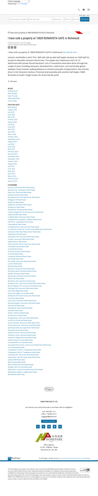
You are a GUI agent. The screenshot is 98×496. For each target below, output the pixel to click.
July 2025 (11, 124)
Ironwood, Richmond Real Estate (19, 256)
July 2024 (11, 144)
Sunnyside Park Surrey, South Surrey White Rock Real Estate (29, 345)
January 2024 (12, 154)
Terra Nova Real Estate (16, 347)
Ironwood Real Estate (15, 254)
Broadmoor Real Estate (16, 207)
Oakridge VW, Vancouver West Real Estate (23, 288)
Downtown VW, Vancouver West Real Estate (23, 237)
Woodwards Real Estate (16, 374)
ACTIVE (80, 15)
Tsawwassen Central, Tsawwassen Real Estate (24, 350)
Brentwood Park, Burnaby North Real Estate (24, 197)
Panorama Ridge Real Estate (18, 291)
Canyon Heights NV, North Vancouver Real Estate (25, 212)
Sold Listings (12, 101)
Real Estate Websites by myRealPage (79, 458)
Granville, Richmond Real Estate (19, 251)
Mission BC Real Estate (16, 278)
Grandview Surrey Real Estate (18, 246)
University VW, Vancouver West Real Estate (23, 355)
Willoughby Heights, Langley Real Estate (22, 372)
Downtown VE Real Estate (17, 234)
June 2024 (11, 147)
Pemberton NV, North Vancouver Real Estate (24, 296)
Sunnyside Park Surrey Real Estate (20, 342)
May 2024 (11, 149)
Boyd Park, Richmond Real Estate (19, 192)
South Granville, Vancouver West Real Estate (24, 323)
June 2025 (11, 127)
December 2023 (13, 156)
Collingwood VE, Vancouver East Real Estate (23, 227)
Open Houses (13, 96)
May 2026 (11, 117)
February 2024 (13, 152)
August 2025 (12, 122)
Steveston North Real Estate (18, 330)
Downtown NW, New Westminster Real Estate (24, 232)
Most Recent (12, 107)
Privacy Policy (64, 458)
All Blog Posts (13, 91)
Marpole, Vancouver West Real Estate (21, 269)
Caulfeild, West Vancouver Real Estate (21, 217)
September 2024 (14, 139)
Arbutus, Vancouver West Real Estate (21, 187)
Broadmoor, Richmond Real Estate (20, 210)
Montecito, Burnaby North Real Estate (21, 281)
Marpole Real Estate (15, 266)
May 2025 (11, 129)
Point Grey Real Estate (16, 298)
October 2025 (13, 119)
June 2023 (11, 169)
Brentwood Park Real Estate (18, 195)
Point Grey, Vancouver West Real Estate (22, 301)
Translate (23, 4)
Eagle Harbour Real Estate (17, 242)
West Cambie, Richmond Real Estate (20, 365)
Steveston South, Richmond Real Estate (22, 335)
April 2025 (11, 132)
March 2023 (12, 176)
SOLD (88, 15)
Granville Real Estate (15, 249)
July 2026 (11, 112)
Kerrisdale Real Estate (15, 259)
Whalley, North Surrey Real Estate (20, 367)
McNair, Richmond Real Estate (18, 274)
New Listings (12, 93)
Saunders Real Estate (15, 310)
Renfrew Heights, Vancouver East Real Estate (24, 303)
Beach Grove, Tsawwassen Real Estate (21, 190)
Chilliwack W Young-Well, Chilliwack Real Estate (24, 219)
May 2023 (11, 171)
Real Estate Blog (14, 98)
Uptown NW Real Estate (16, 360)
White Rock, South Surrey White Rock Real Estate (25, 369)
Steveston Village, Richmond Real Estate (22, 337)
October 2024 (13, 137)
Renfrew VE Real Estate (16, 306)
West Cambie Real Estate (17, 362)
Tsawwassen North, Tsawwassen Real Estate (24, 352)
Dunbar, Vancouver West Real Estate (21, 239)
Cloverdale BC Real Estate (17, 224)
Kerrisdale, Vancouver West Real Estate (22, 261)
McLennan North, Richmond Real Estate (22, 271)
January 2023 (12, 181)
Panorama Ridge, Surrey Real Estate (21, 293)
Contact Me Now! (49, 421)
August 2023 (12, 164)
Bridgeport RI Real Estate (17, 200)
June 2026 (11, 115)
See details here (70, 52)
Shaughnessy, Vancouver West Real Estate (23, 318)
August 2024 (12, 142)
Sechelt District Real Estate (17, 315)
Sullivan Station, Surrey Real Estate (20, 340)
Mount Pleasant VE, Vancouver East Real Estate (25, 286)
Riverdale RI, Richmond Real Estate (20, 308)
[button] (49, 421)
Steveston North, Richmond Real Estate (25, 45)
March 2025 (12, 134)
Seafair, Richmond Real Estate (18, 313)
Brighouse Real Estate (16, 202)
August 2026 (12, 110)
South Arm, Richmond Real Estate (20, 320)
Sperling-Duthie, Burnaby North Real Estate (23, 328)
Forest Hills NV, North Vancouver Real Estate (24, 244)
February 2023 (13, 179)
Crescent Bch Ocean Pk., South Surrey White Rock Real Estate (30, 229)
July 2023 (11, 166)
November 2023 (13, 159)
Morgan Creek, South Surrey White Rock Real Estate (26, 283)
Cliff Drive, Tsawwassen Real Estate (20, 222)
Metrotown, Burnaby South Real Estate (22, 276)
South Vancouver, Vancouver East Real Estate (24, 325)
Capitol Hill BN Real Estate (17, 215)
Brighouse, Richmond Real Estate (20, 205)
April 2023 (11, 174)
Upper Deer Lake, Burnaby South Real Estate (24, 357)
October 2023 (13, 161)
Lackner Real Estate (15, 264)
